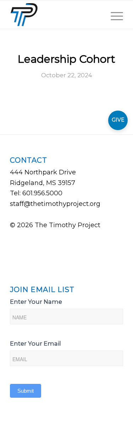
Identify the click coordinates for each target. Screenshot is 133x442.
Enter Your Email (35, 343)
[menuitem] (97, 14)
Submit (25, 391)
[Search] (97, 14)
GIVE (118, 120)
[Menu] (113, 14)
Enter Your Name (36, 301)
